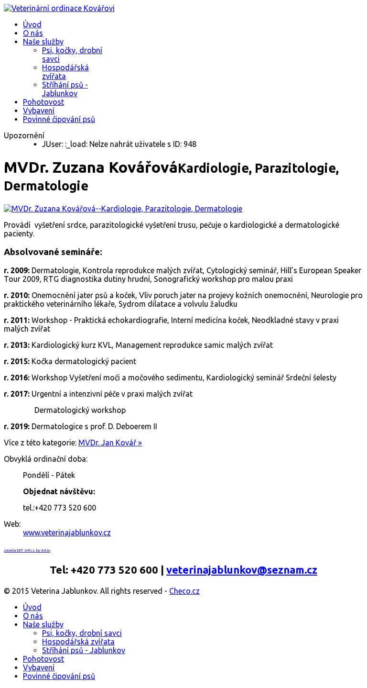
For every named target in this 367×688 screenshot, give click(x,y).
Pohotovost (43, 102)
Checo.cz (184, 591)
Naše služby (43, 41)
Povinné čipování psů (59, 119)
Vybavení (38, 110)
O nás (33, 33)
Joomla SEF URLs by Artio (27, 550)
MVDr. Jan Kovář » (110, 442)
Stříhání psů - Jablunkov (65, 89)
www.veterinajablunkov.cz (67, 532)
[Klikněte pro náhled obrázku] (123, 208)
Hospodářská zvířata (65, 71)
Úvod (32, 24)
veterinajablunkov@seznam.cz (241, 570)
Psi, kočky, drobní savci (82, 633)
